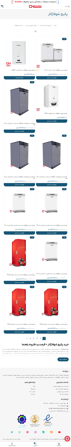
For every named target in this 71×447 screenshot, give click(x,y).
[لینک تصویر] (48, 420)
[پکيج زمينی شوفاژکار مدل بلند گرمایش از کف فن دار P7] (19, 205)
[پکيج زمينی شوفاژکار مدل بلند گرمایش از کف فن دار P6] (51, 254)
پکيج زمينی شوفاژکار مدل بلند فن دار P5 (56, 70)
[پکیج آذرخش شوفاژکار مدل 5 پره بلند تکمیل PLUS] (19, 254)
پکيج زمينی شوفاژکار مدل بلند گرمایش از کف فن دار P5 (52, 225)
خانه (55, 25)
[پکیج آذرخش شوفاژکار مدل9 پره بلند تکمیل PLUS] (51, 304)
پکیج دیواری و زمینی (31, 25)
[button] (51, 77)
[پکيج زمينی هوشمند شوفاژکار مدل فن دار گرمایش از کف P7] (19, 154)
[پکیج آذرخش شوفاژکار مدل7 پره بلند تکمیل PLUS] (19, 304)
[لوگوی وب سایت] (35, 6)
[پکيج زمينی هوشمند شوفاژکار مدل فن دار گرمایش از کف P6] (19, 101)
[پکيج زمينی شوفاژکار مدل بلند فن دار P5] (51, 52)
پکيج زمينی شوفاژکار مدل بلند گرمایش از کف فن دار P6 (52, 274)
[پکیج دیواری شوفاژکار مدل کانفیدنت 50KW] (19, 52)
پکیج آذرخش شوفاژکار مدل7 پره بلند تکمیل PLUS (21, 324)
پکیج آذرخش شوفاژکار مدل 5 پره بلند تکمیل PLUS (21, 275)
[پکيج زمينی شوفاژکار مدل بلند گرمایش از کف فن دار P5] (51, 205)
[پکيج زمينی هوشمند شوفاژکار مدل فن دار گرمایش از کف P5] (51, 154)
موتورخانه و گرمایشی (45, 25)
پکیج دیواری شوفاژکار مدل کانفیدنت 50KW (23, 70)
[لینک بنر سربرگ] (35, 2)
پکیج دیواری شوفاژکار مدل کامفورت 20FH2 (55, 113)
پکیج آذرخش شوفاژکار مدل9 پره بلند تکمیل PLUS (53, 324)
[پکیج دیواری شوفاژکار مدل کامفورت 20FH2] (51, 96)
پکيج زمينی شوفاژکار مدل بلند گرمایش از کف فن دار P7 (19, 225)
